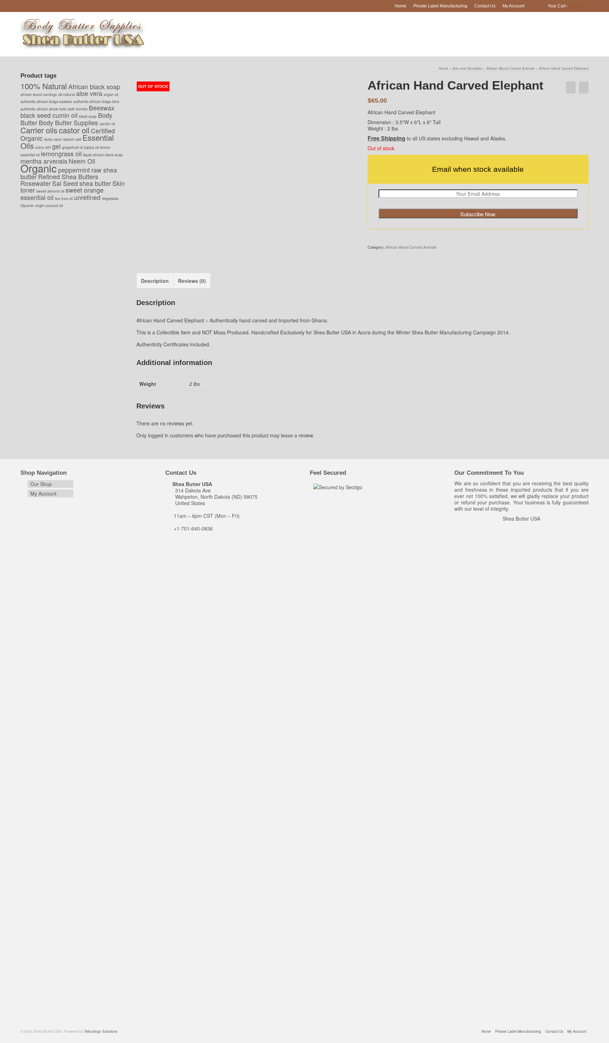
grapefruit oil (72, 147)
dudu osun (53, 139)
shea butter (95, 183)
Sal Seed (65, 183)
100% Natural (43, 85)
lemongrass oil (61, 153)
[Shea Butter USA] (93, 34)
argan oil (111, 94)
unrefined (87, 197)
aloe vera (89, 93)
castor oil (74, 130)
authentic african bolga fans (96, 101)
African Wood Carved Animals (411, 247)
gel (56, 146)
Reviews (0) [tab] (192, 280)
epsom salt (72, 139)
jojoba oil (91, 147)
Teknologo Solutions (100, 1031)
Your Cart (566, 5)
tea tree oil (64, 198)
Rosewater (35, 183)
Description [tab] (155, 280)
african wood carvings (38, 94)
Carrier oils (38, 130)
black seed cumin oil (49, 115)
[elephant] (213, 241)
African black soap (94, 86)
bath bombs (77, 108)
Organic (38, 167)
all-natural (66, 94)
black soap (88, 116)
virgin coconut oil (49, 205)
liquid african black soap (103, 154)
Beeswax (102, 107)
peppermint (74, 169)
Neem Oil (82, 161)
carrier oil (107, 123)
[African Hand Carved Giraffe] (584, 87)
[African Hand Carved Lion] (571, 87)
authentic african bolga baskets (46, 101)
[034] (246, 149)
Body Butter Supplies (68, 122)
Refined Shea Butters (68, 176)
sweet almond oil (50, 191)
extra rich (43, 147)
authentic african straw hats (43, 108)
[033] (280, 241)
